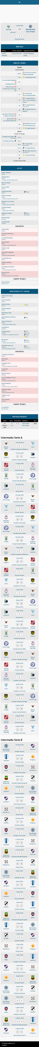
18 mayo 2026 (20, 776)
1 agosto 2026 (19, 695)
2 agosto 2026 (19, 705)
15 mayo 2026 (20, 745)
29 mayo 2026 (20, 526)
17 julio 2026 (19, 955)
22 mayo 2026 (20, 484)
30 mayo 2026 (20, 537)
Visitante (24, 421)
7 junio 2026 (19, 579)
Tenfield (4, 1045)
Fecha (5, 421)
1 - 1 (17, 423)
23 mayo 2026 (20, 495)
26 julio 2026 (19, 684)
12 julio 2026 (19, 611)
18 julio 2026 (19, 653)
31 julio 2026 (19, 997)
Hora (35, 421)
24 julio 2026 (19, 986)
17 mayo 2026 (20, 463)
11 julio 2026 (19, 923)
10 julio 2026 (19, 913)
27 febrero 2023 (5, 425)
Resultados (17, 421)
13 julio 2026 (19, 642)
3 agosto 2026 (19, 726)
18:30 (35, 423)
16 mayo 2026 (20, 442)
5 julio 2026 (19, 902)
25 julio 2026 (19, 663)
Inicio (11, 421)
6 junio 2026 (19, 569)
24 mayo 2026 (20, 505)
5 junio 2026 (19, 860)
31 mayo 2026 (20, 829)
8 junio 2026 (19, 600)
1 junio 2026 (19, 547)
